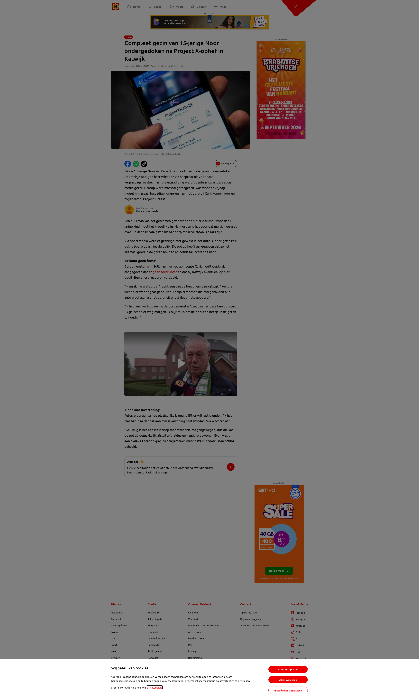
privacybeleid (154, 687)
